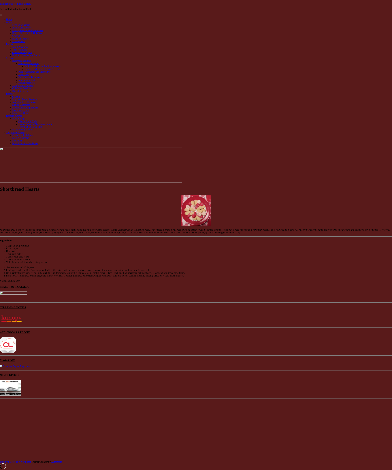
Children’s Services (21, 88)
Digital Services (20, 91)
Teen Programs (19, 49)
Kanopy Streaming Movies (25, 107)
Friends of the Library (22, 135)
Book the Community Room (26, 55)
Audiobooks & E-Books (24, 102)
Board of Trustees (20, 38)
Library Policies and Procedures (27, 30)
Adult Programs (20, 47)
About (9, 22)
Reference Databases (28, 63)
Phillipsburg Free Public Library (15, 3)
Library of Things (20, 113)
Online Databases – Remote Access (41, 69)
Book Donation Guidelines (25, 143)
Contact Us (17, 36)
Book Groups (18, 118)
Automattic (56, 462)
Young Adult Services (22, 85)
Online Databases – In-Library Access (42, 66)
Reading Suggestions (22, 129)
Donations (17, 140)
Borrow (10, 93)
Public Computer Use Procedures (34, 71)
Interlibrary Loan (20, 110)
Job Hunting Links (27, 80)
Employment (18, 41)
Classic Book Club (27, 121)
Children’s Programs (22, 52)
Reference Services (21, 60)
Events (9, 44)
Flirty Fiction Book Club (30, 127)
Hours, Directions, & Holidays (27, 33)
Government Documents (30, 77)
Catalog (16, 96)
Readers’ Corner (14, 116)
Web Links (23, 74)
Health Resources (26, 82)
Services (10, 58)
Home (9, 19)
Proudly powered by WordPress (15, 462)
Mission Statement (21, 25)
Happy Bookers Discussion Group (35, 124)
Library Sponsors (20, 138)
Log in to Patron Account (24, 99)
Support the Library (15, 132)
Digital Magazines (21, 104)
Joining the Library (21, 27)
